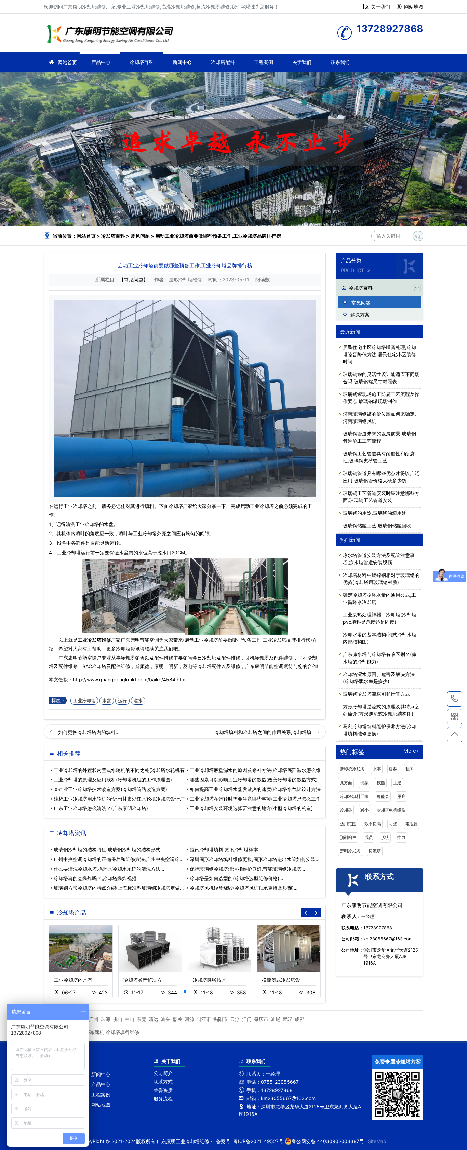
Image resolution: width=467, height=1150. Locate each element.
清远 (153, 1019)
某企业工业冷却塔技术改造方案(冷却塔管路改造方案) (110, 789)
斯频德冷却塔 (352, 769)
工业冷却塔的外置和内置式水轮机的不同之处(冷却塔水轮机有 (119, 770)
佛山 (117, 1019)
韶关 (177, 1019)
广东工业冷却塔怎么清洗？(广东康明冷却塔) (101, 808)
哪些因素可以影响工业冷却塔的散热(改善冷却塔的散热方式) (254, 779)
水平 (377, 769)
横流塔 (375, 851)
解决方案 (360, 314)
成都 (299, 1019)
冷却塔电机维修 (391, 810)
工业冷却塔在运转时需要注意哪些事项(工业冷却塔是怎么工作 (255, 799)
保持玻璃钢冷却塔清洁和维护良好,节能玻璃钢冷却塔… (247, 869)
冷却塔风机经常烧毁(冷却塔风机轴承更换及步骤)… (244, 888)
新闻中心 (182, 62)
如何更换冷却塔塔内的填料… (89, 732)
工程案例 (263, 62)
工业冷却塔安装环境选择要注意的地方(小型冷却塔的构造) (251, 808)
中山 (129, 1019)
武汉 (287, 1019)
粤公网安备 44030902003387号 (328, 1141)
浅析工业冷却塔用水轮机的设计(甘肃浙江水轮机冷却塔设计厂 (119, 799)
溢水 (138, 700)
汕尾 (275, 1019)
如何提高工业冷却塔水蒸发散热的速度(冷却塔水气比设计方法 (255, 789)
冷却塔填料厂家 (354, 796)
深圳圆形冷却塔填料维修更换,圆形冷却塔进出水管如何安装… (255, 859)
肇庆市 (261, 1019)
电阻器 (411, 823)
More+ (411, 751)
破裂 (393, 769)
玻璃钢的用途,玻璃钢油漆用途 (374, 513)
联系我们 (340, 62)
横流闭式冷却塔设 (281, 980)
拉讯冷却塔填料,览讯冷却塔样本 (224, 850)
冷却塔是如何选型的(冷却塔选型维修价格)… (236, 878)
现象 (364, 782)
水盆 (106, 700)
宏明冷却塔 (350, 851)
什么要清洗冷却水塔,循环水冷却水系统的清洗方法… (109, 869)
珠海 (105, 1019)
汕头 (165, 1019)
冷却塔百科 (142, 62)
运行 (122, 700)
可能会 (383, 796)
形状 (385, 837)
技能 (381, 782)
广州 (93, 1019)
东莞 (141, 1019)
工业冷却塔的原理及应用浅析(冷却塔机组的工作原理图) (113, 779)
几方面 (346, 782)
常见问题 (140, 236)
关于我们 (380, 7)
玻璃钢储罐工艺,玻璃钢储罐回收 (377, 525)
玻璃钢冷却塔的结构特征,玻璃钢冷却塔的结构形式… (109, 850)
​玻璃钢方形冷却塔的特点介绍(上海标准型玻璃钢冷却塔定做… (119, 888)
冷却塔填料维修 (122, 1032)
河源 (189, 1019)
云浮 (235, 1019)
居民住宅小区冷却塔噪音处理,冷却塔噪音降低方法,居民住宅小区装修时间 (379, 354)
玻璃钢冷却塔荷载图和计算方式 (376, 694)
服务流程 (163, 1098)
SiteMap (377, 1141)
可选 (393, 823)
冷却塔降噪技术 (209, 980)
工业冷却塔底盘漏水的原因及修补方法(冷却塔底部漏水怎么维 (255, 770)
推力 (401, 837)
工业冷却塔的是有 (73, 980)
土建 (397, 782)
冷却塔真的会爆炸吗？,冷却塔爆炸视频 (95, 878)
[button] (185, 991)
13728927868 (454, 699)
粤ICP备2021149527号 (258, 1141)
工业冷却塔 (75, 506)
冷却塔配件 (223, 62)
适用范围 (348, 823)
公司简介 (163, 1073)
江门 (247, 1019)
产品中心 (100, 62)
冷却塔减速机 (90, 1032)
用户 (401, 796)
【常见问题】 (133, 279)
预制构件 (348, 837)
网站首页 (67, 62)
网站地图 (413, 7)
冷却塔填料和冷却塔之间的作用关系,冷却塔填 (263, 732)
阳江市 (204, 1019)
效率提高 (372, 823)
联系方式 (163, 1081)
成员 (368, 837)
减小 (364, 810)
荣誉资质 (163, 1090)
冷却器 (346, 810)
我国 (409, 769)
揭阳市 (220, 1019)
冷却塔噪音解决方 (142, 980)
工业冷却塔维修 (112, 35)
